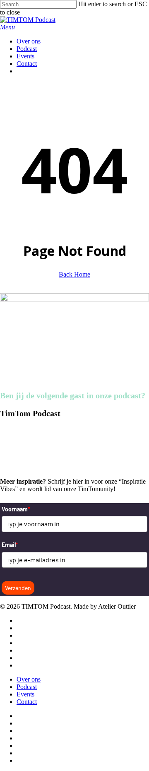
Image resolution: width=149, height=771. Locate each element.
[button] (7, 27)
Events (25, 694)
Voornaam (16, 509)
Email (10, 544)
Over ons (29, 679)
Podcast (27, 686)
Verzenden (18, 587)
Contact (27, 701)
